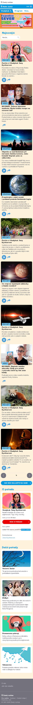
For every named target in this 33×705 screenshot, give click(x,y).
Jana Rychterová (8, 538)
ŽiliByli (5, 598)
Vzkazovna (7, 665)
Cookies (12, 698)
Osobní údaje (21, 698)
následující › (29, 475)
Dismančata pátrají (10, 633)
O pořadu (8, 489)
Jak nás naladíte (7, 686)
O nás (4, 683)
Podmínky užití (6, 700)
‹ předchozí (3, 475)
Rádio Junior (26, 529)
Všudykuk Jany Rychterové (14, 510)
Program (18, 11)
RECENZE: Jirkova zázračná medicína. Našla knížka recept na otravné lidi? (16, 108)
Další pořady (10, 547)
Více (26, 11)
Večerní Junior (8, 568)
